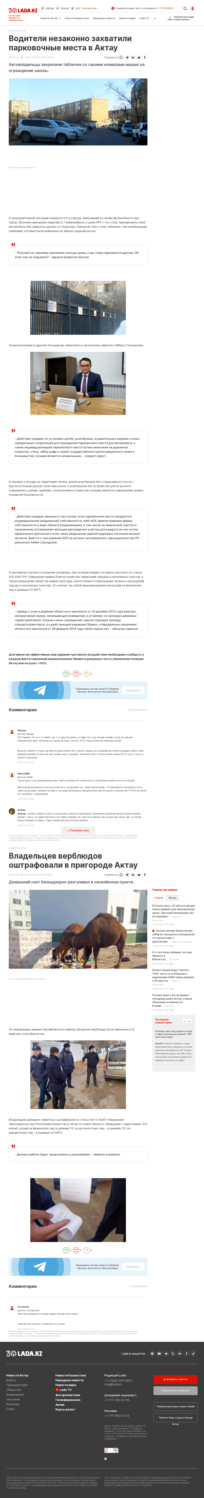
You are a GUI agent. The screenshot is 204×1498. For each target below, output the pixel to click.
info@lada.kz (122, 1436)
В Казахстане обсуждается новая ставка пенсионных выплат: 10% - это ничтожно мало (176, 1034)
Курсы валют (65, 1409)
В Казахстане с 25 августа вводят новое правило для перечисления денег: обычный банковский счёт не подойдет (173, 912)
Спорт (10, 1409)
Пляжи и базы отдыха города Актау (175, 1419)
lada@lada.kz (110, 1439)
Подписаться (133, 690)
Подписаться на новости (175, 1390)
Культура (12, 1404)
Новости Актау (49, 18)
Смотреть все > (90, 8)
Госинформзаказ (67, 1400)
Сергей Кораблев (45, 57)
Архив (59, 1404)
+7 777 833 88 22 (165, 8)
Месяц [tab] (172, 897)
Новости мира (127, 18)
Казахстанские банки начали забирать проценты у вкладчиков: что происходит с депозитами (173, 936)
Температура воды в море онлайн (175, 1406)
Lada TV (144, 18)
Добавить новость (176, 1379)
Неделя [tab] (159, 897)
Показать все (79, 830)
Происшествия (16, 1385)
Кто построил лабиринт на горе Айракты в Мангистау (172, 956)
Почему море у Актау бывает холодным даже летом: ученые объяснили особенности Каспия (172, 1000)
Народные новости (104, 18)
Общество (14, 57)
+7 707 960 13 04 (116, 1415)
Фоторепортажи (67, 1395)
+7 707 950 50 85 (116, 1400)
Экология (13, 1399)
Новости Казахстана (77, 18)
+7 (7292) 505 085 (117, 1380)
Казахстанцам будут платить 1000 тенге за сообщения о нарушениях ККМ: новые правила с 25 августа (173, 977)
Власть (11, 1380)
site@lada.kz (113, 1384)
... (154, 17)
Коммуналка (15, 1394)
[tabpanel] (173, 958)
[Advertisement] (78, 193)
